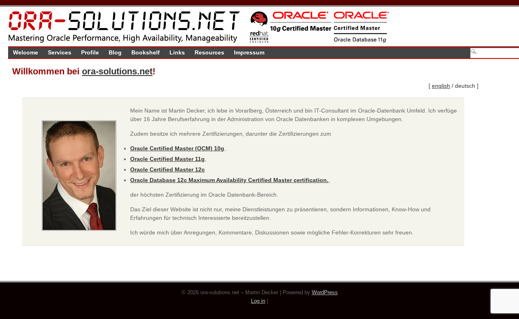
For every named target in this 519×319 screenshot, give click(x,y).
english (441, 85)
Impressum (249, 52)
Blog (115, 52)
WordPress (325, 292)
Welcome (25, 52)
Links (177, 52)
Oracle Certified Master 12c (167, 169)
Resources (209, 52)
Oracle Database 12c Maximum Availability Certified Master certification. (229, 180)
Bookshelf (145, 52)
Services (59, 52)
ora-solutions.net (117, 71)
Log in (258, 301)
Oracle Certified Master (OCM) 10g (177, 148)
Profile (90, 52)
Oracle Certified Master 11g (167, 159)
